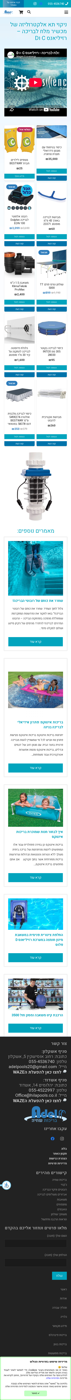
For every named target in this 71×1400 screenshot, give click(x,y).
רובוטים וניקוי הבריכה (55, 1190)
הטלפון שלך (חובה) (56, 1255)
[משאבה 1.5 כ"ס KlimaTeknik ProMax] (19, 263)
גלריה (64, 1317)
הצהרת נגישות (58, 1158)
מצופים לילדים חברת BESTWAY (19, 161)
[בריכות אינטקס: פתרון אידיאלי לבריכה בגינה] (35, 690)
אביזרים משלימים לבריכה (52, 1194)
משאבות (62, 1199)
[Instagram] (35, 4)
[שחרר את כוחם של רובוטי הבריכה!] (35, 568)
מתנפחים (61, 1204)
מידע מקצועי (59, 1326)
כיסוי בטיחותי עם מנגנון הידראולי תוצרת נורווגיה (52, 150)
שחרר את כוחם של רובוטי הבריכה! (38, 600)
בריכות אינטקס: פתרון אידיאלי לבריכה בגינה (40, 725)
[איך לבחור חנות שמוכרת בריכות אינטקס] (35, 808)
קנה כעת (52, 178)
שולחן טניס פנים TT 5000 (51, 286)
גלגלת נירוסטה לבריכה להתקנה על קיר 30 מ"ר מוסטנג (19, 351)
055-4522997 (42, 1090)
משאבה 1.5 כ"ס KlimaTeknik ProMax (19, 286)
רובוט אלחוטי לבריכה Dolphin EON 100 (19, 219)
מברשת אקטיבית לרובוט (51, 419)
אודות (63, 1298)
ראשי (64, 1289)
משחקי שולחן (59, 1214)
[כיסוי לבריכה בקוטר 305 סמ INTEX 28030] (52, 328)
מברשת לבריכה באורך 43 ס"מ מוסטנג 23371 (51, 220)
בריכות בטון (60, 1344)
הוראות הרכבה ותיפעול (54, 1219)
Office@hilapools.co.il (36, 1095)
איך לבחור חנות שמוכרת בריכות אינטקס (39, 834)
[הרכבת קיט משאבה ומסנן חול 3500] (35, 994)
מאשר (36, 1393)
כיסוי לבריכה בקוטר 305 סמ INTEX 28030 (51, 351)
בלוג (64, 1149)
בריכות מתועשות (57, 1353)
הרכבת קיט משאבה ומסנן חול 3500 (37, 1015)
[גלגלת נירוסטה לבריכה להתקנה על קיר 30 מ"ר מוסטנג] (19, 328)
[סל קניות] (21, 12)
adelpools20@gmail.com (33, 1067)
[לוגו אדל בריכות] (8, 12)
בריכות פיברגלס (58, 1335)
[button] (5, 1185)
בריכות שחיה (59, 1180)
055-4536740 (42, 1061)
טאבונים (62, 1209)
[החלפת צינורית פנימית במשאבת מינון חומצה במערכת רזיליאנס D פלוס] (35, 914)
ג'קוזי (64, 1185)
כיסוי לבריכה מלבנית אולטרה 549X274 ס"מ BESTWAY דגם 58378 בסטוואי (19, 419)
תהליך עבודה (59, 1308)
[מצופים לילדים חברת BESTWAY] (19, 140)
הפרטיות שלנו (52, 1378)
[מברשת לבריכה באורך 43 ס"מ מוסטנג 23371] (52, 198)
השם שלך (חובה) (57, 1236)
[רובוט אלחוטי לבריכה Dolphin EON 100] (19, 197)
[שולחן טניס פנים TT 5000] (52, 263)
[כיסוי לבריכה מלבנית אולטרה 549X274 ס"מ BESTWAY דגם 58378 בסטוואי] (19, 394)
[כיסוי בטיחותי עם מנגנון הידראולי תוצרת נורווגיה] (52, 131)
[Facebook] (41, 4)
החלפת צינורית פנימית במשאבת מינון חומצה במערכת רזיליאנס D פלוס (39, 939)
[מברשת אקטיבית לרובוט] (52, 394)
